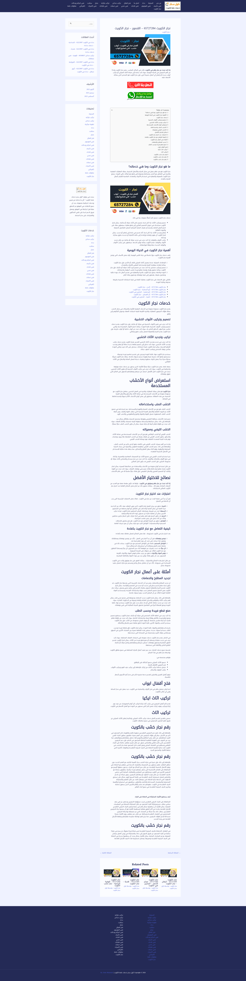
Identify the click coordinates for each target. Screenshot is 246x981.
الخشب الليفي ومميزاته (159, 130)
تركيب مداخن (116, 3)
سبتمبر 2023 (90, 92)
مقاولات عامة (71, 6)
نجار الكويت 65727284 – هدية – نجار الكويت (131, 881)
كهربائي (82, 6)
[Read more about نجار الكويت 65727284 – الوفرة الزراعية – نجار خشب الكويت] (112, 873)
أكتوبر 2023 (90, 89)
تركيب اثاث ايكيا (162, 149)
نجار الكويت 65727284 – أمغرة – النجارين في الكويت (149, 296)
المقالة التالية (105, 852)
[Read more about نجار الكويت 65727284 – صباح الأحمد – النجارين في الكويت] (150, 873)
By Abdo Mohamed (107, 972)
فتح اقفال (127, 3)
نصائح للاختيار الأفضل (161, 132)
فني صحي (124, 6)
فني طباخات (103, 6)
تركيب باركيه (105, 3)
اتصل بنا (136, 3)
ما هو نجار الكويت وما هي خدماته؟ (155, 112)
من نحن (158, 3)
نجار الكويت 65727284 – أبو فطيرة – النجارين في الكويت (147, 292)
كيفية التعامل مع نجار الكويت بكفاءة (155, 137)
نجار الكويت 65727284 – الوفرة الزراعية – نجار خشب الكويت (112, 882)
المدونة (150, 3)
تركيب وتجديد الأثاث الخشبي (158, 122)
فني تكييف (157, 6)
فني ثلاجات (134, 6)
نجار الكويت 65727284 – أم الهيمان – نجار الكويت (150, 294)
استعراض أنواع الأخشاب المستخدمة (157, 125)
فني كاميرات (92, 6)
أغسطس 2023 (89, 96)
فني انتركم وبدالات (77, 3)
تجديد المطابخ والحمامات (159, 142)
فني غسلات (114, 6)
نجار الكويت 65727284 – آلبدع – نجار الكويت (152, 287)
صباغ (96, 3)
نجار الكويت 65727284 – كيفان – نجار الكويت (169, 881)
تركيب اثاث (164, 152)
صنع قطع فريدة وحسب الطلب (157, 144)
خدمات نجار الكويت (161, 117)
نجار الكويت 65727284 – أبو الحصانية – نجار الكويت (149, 289)
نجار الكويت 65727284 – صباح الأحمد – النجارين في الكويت (151, 882)
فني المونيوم (146, 6)
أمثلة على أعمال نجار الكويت (159, 140)
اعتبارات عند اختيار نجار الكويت (157, 135)
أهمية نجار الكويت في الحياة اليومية (155, 115)
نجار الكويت (157, 9)
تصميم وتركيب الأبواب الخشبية (157, 120)
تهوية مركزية (89, 124)
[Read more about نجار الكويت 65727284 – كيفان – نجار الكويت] (168, 873)
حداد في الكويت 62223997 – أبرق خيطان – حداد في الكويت (83, 70)
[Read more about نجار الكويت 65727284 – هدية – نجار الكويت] (131, 873)
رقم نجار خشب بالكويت (160, 154)
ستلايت (89, 3)
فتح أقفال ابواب (162, 147)
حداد (143, 3)
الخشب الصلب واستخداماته (158, 127)
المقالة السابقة (174, 852)
